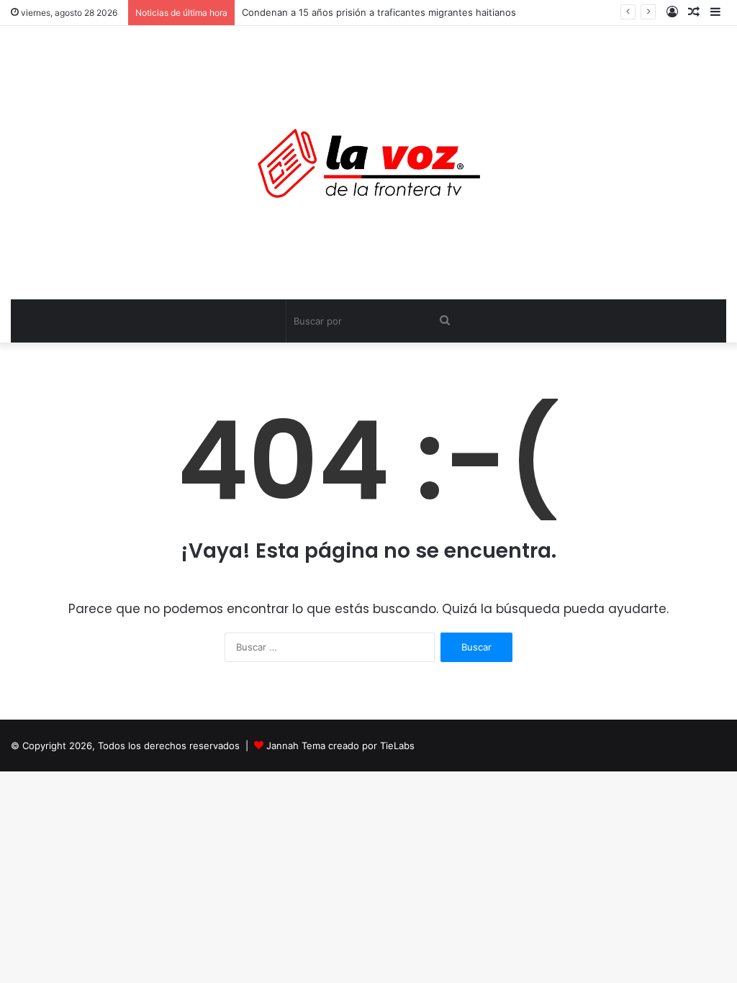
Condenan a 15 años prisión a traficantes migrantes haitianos (379, 12)
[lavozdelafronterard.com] (369, 163)
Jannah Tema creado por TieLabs (340, 745)
